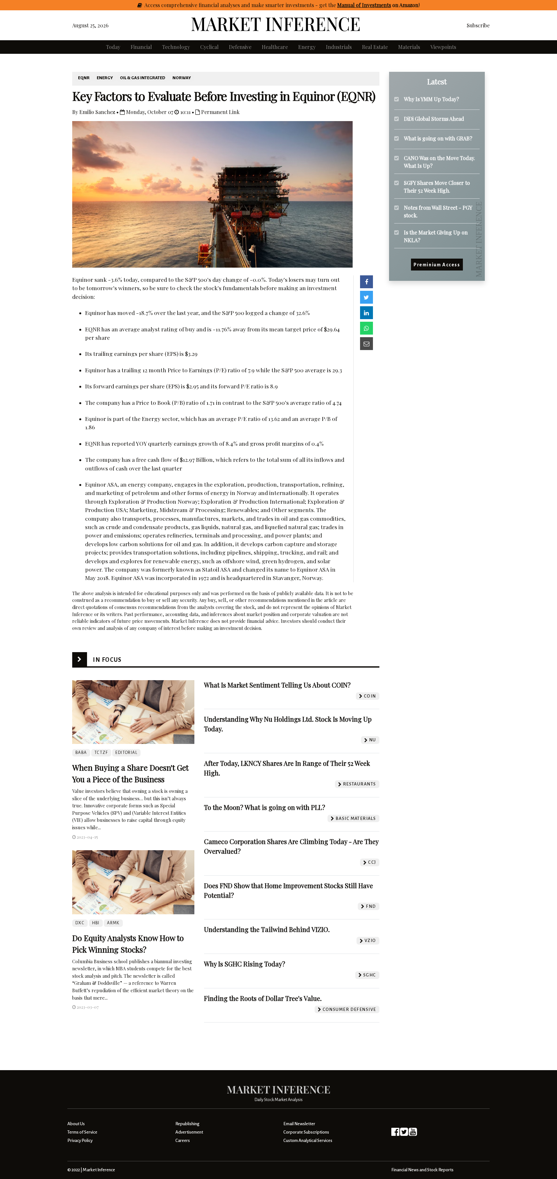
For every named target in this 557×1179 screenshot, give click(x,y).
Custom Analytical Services (307, 1140)
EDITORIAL (126, 752)
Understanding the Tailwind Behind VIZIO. (267, 929)
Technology (176, 46)
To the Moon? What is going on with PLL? (264, 807)
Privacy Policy (80, 1140)
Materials (409, 46)
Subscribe (478, 25)
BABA (81, 752)
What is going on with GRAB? (438, 138)
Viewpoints (443, 46)
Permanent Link (219, 112)
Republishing (187, 1123)
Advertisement (189, 1132)
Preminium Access (437, 264)
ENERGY (105, 78)
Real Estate (375, 46)
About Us (76, 1123)
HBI (96, 923)
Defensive (240, 46)
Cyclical (209, 46)
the (373, 5)
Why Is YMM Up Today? (431, 99)
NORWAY (181, 78)
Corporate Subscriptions (306, 1132)
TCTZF (101, 752)
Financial (141, 46)
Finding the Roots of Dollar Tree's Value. (263, 998)
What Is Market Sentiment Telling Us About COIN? (277, 684)
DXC (79, 923)
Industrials (339, 46)
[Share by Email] (366, 343)
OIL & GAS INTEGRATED (142, 78)
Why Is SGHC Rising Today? (244, 963)
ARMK (113, 923)
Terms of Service (82, 1132)
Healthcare (275, 46)
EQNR (84, 78)
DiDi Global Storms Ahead (434, 118)
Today (113, 46)
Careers (182, 1140)
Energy (307, 46)
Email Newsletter (299, 1123)
